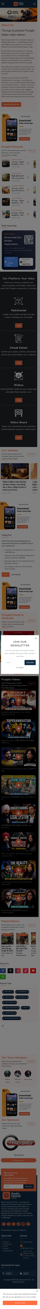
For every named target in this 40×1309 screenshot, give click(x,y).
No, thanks (20, 667)
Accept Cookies (20, 1303)
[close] (37, 1291)
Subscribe (30, 662)
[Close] (35, 638)
